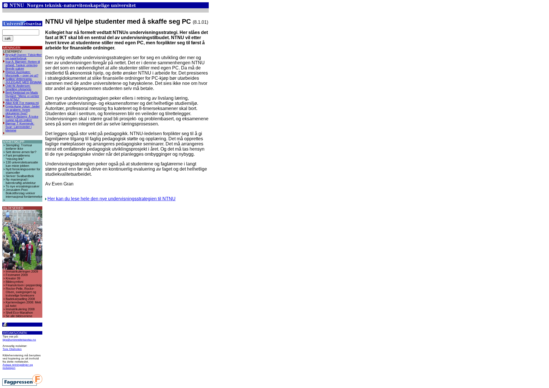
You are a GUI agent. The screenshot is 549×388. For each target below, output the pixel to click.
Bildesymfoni (14, 281)
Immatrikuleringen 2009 (22, 271)
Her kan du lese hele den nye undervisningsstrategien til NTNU (111, 198)
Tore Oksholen (12, 349)
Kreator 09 (13, 278)
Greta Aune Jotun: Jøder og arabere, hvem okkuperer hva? (22, 110)
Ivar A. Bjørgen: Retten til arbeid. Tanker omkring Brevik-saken (22, 65)
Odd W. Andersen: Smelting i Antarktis (18, 87)
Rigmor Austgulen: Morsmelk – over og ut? (21, 73)
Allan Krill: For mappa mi (22, 103)
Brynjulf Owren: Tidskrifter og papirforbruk (23, 56)
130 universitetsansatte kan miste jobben (22, 164)
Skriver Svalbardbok (20, 176)
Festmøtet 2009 (17, 275)
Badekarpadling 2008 (20, 299)
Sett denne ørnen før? (21, 152)
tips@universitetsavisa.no (19, 339)
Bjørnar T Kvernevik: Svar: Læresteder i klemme (19, 127)
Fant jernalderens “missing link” (18, 157)
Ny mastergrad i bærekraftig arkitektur (21, 181)
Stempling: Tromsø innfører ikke (19, 146)
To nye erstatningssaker (22, 186)
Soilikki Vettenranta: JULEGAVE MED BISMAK (23, 80)
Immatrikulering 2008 (20, 309)
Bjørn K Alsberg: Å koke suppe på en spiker (21, 118)
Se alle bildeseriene (19, 316)
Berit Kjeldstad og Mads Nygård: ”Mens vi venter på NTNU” (22, 96)
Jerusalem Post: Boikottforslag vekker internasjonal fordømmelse (24, 193)
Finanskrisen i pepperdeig (23, 285)
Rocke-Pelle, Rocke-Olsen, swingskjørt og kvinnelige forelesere (21, 292)
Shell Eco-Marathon (19, 312)
